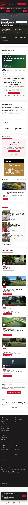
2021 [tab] (24, 70)
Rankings (3, 447)
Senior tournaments (5, 424)
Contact (14, 44)
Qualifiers (3, 439)
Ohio (6, 471)
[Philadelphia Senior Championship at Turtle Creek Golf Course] (14, 301)
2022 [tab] (20, 70)
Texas (10, 467)
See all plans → (14, 154)
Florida (7, 467)
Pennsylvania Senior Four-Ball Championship (13, 371)
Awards (2, 450)
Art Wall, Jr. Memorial (8, 268)
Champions (20, 44)
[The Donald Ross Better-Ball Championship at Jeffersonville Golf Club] (14, 322)
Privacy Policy (10, 481)
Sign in (21, 10)
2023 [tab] (16, 70)
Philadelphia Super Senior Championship (12, 289)
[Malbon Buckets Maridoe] (14, 167)
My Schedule (3, 442)
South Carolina (10, 469)
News (16, 421)
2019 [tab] (4, 72)
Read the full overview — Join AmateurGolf (14, 116)
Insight (11, 44)
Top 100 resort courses (5, 437)
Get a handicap (4, 441)
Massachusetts (23, 469)
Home (2, 15)
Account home (17, 450)
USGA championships (5, 430)
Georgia (22, 467)
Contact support (4, 459)
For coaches (3, 452)
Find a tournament (4, 419)
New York (14, 467)
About (16, 452)
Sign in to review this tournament (14, 392)
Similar (24, 44)
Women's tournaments (5, 426)
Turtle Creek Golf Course (8, 311)
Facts (7, 44)
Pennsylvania (11, 15)
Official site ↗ (5, 40)
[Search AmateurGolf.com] (17, 11)
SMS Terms (16, 481)
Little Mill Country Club (7, 290)
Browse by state (4, 421)
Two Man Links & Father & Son (7, 433)
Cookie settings (4, 483)
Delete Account (22, 481)
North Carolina (3, 469)
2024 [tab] (12, 70)
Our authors (17, 454)
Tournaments (6, 15)
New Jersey (16, 469)
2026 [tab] (4, 70)
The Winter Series (4, 435)
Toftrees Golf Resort (7, 372)
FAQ (2, 460)
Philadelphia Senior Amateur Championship (13, 351)
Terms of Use (3, 481)
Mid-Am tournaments (5, 428)
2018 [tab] (8, 72)
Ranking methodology (5, 449)
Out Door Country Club (5, 34)
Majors (2, 432)
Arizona (19, 467)
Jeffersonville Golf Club (7, 331)
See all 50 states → (11, 471)
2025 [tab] (8, 70)
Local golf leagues (4, 423)
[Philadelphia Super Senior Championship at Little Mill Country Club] (14, 281)
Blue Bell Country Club (7, 352)
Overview (3, 44)
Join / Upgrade (17, 449)
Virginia (2, 471)
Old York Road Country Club (8, 269)
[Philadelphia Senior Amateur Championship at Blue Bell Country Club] (14, 342)
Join (25, 10)
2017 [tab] (12, 72)
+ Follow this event (14, 407)
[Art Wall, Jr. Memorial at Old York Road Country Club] (14, 260)
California (3, 467)
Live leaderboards (18, 419)
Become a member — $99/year (14, 93)
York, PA (16, 34)
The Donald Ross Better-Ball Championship (13, 330)
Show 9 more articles (7, 244)
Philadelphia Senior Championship (11, 310)
